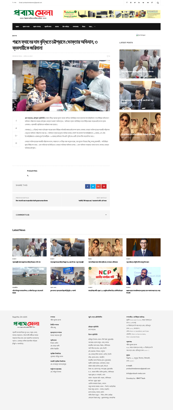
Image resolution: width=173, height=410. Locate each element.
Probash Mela (17, 56)
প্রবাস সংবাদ (26, 26)
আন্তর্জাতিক (15, 287)
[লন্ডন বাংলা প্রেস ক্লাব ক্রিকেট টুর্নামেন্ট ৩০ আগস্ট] (67, 276)
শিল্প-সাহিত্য (66, 26)
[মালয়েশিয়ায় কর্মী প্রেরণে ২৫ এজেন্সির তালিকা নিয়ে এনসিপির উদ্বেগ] (105, 276)
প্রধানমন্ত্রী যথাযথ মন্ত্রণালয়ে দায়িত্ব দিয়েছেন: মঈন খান (137, 71)
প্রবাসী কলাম (47, 26)
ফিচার (83, 26)
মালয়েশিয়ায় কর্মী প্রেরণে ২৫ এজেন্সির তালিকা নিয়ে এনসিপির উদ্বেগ (105, 290)
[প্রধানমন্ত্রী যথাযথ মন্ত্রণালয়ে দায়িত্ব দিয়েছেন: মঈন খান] (140, 63)
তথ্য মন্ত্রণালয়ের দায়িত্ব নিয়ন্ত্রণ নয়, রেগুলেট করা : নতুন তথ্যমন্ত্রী (66, 262)
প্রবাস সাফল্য (37, 26)
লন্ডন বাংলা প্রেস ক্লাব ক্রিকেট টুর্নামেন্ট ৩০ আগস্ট (63, 290)
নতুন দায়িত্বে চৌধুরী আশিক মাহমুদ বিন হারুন (137, 262)
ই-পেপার (14, 2)
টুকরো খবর (14, 35)
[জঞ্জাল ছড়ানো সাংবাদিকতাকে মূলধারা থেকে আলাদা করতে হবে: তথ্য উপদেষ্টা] (143, 276)
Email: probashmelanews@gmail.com (30, 2)
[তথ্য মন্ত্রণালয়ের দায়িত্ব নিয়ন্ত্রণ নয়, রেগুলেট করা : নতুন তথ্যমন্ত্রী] (140, 95)
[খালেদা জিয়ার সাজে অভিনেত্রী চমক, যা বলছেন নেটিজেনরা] (140, 126)
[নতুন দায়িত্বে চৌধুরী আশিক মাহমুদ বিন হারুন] (143, 247)
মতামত (57, 26)
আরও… (91, 26)
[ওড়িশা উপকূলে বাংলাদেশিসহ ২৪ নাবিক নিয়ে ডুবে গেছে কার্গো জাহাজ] (29, 276)
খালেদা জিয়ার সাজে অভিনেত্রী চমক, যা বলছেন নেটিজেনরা (138, 134)
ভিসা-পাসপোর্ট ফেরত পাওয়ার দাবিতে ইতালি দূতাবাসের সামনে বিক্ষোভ (32, 201)
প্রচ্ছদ (17, 26)
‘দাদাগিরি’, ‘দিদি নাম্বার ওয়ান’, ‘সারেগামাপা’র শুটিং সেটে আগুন (93, 201)
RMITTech (141, 378)
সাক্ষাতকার (75, 26)
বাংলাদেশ (14, 259)
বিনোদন (90, 259)
